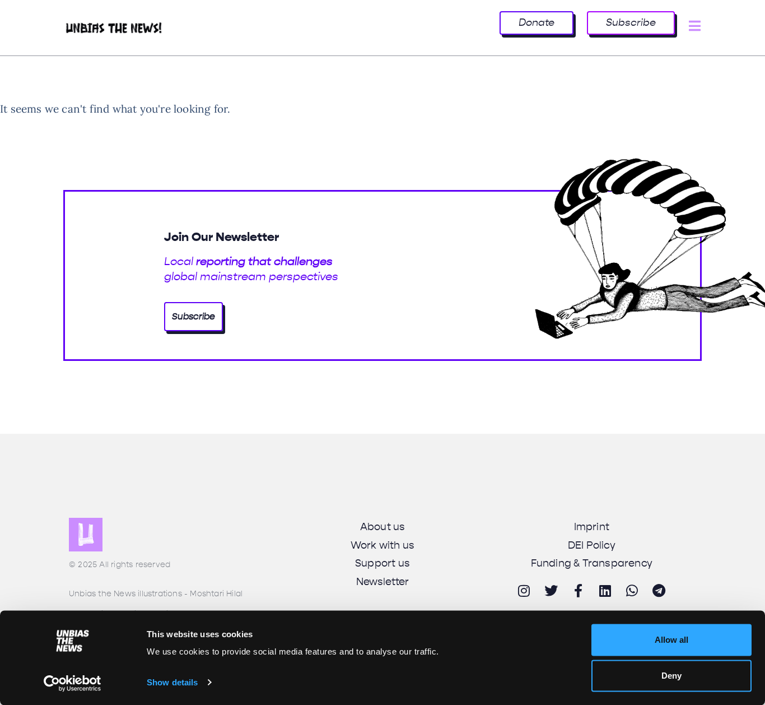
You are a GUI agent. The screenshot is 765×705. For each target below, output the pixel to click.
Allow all (671, 639)
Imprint (591, 527)
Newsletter (382, 582)
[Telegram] (659, 590)
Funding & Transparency (591, 563)
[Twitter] (551, 590)
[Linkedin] (605, 590)
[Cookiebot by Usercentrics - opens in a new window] (73, 683)
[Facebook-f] (578, 590)
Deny (671, 675)
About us (382, 527)
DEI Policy (591, 545)
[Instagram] (524, 590)
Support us (382, 563)
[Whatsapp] (632, 590)
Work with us (382, 545)
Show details (172, 682)
